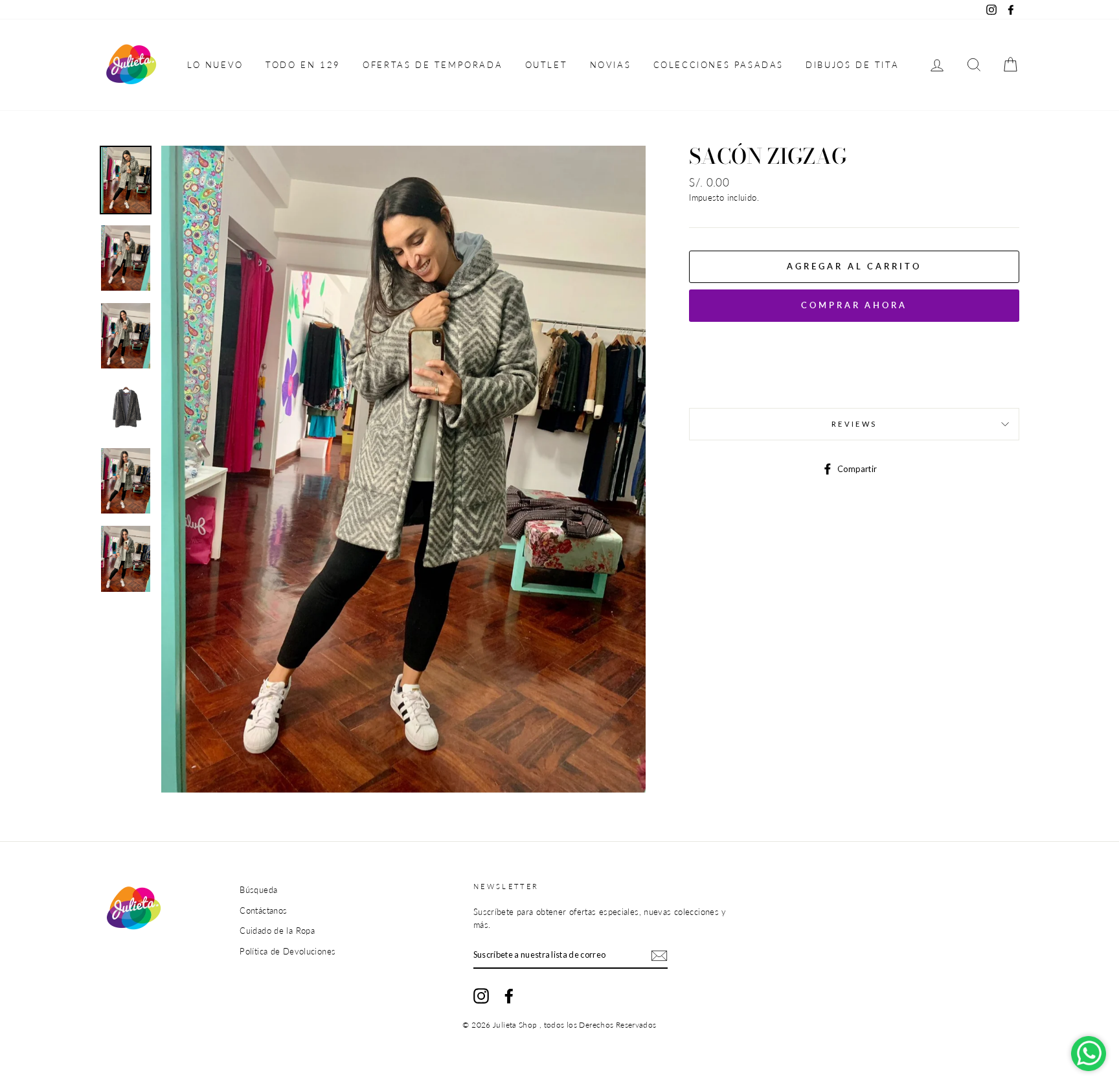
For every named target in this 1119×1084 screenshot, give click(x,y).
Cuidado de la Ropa (277, 930)
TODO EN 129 (303, 65)
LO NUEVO (215, 65)
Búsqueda (258, 890)
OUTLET (546, 65)
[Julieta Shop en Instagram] (481, 996)
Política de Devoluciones (287, 951)
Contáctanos (263, 910)
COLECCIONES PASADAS (718, 65)
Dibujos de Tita (852, 65)
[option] (403, 469)
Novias (610, 65)
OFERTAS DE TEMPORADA (433, 65)
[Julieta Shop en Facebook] (509, 996)
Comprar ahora (854, 305)
